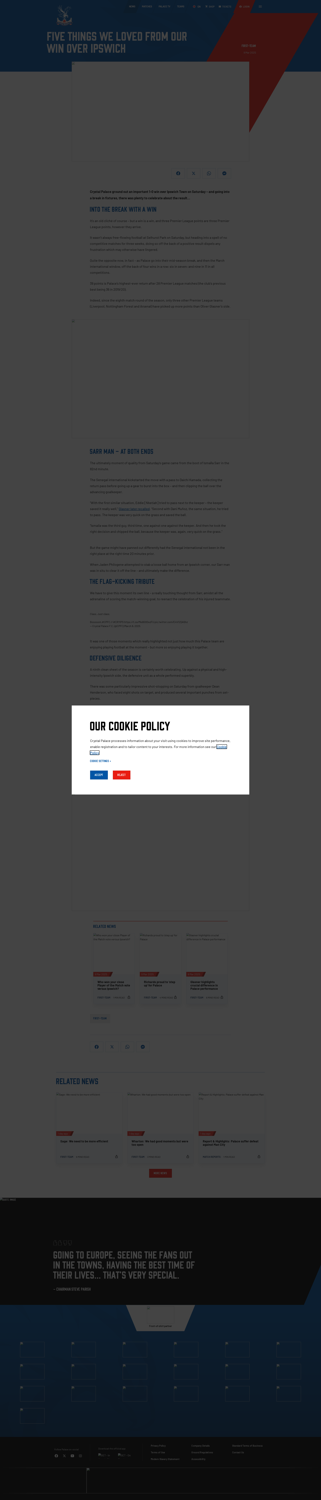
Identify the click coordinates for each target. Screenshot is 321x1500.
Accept (99, 775)
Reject (122, 775)
